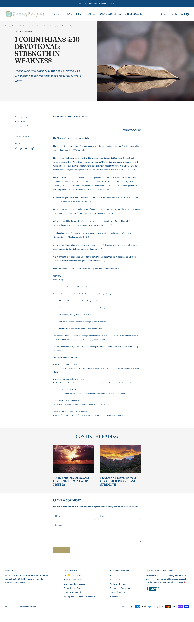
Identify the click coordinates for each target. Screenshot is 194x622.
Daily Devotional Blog (73, 593)
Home (7, 26)
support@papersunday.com (17, 582)
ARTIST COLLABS (133, 14)
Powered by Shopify (28, 606)
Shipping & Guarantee (120, 588)
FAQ (112, 576)
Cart (184, 14)
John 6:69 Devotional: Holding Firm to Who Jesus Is (71, 481)
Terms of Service (125, 507)
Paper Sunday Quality (74, 588)
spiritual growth (24, 31)
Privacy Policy (107, 507)
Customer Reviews (118, 584)
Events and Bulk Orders (74, 584)
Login (174, 14)
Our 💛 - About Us (72, 576)
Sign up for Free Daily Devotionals (79, 597)
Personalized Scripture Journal (79, 286)
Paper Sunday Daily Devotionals (24, 26)
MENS (69, 14)
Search (164, 14)
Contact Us (115, 580)
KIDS (78, 14)
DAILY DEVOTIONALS (110, 14)
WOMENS (57, 14)
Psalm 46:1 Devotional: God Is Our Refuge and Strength (118, 481)
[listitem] (16, 148)
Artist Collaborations (73, 580)
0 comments (23, 126)
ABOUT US (90, 14)
